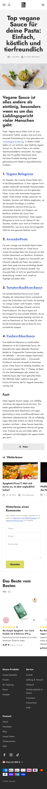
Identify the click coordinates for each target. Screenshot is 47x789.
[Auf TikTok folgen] (17, 755)
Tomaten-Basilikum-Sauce (24, 287)
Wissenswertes (9, 741)
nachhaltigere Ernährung (13, 141)
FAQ (5, 746)
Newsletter (7, 726)
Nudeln (6, 679)
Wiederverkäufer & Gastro (34, 691)
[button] (9, 627)
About (5, 721)
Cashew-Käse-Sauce (21, 336)
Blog (5, 731)
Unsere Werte (8, 736)
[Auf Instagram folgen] (11, 755)
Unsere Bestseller (10, 674)
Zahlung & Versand (34, 679)
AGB (28, 707)
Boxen (5, 689)
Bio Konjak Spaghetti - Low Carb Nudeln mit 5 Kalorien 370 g (18, 632)
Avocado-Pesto (17, 239)
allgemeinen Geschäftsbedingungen (25, 518)
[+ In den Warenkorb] (34, 620)
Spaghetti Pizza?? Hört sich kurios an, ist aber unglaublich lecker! (18, 487)
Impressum (30, 697)
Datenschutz (31, 702)
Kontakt (29, 674)
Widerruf (30, 684)
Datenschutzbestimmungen (14, 520)
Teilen (25, 446)
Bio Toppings (8, 684)
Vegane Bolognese (19, 174)
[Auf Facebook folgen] (4, 755)
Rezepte (6, 694)
